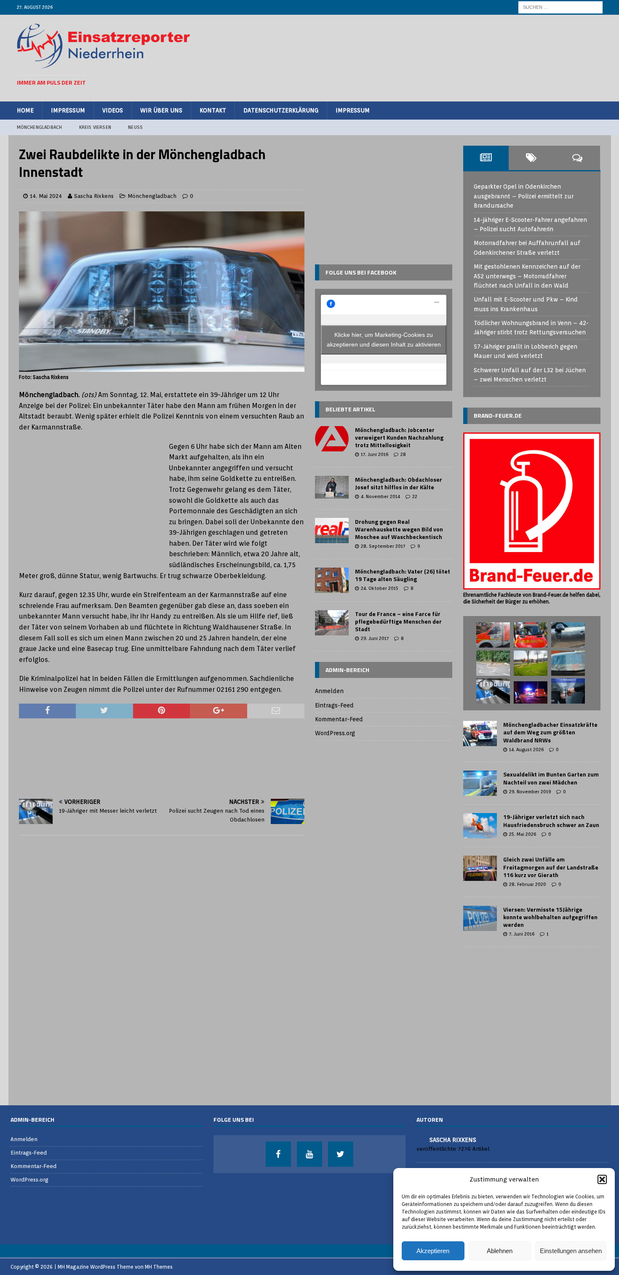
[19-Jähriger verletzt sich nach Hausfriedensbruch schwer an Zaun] (480, 825)
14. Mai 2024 (46, 196)
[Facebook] (278, 1154)
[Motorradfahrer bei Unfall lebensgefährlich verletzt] (530, 663)
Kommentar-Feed (339, 719)
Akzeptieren (432, 1250)
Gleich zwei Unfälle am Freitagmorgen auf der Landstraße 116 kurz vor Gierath (550, 867)
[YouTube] (309, 1154)
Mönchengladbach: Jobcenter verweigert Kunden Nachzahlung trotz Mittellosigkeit (399, 437)
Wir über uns (161, 110)
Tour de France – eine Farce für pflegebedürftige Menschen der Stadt (398, 621)
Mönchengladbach (39, 127)
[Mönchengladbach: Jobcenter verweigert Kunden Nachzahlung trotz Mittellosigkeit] (332, 438)
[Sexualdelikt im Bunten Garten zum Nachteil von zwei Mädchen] (480, 783)
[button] (602, 1179)
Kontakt (213, 110)
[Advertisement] (449, 57)
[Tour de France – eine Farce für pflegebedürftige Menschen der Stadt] (332, 622)
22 (414, 496)
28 (403, 454)
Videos (112, 110)
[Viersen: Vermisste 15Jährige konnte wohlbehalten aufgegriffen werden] (480, 918)
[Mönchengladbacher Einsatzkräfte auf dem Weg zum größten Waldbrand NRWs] (480, 733)
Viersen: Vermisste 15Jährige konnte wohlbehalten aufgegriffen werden (550, 917)
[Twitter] (340, 1154)
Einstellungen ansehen (571, 1250)
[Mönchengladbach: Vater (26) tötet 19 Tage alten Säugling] (332, 580)
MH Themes (159, 1267)
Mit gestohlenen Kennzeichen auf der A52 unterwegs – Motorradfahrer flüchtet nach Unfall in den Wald (527, 276)
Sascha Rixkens (94, 196)
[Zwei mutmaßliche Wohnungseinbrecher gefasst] (568, 691)
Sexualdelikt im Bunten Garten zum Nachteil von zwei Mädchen (551, 778)
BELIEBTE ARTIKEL (350, 409)
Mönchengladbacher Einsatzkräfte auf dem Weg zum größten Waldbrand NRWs (550, 732)
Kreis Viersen (95, 127)
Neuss (135, 127)
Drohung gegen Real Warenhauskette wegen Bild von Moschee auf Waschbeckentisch (399, 529)
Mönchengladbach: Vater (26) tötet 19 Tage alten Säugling (402, 575)
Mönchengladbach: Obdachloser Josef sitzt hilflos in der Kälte (398, 483)
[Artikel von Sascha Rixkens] (419, 1139)
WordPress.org (335, 733)
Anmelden (329, 691)
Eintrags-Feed (334, 705)
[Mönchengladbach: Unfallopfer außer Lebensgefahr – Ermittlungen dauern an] (493, 663)
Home (25, 110)
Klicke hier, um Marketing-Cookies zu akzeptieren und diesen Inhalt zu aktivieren (384, 339)
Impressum (68, 110)
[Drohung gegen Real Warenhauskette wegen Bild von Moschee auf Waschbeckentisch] (332, 530)
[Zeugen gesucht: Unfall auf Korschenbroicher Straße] (493, 691)
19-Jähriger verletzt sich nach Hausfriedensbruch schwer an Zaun (551, 820)
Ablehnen (499, 1250)
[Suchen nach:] (560, 6)
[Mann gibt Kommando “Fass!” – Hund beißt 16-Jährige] (530, 635)
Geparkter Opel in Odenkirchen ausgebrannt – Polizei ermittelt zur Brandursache (524, 196)
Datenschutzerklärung (280, 110)
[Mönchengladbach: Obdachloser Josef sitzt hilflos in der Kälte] (332, 487)
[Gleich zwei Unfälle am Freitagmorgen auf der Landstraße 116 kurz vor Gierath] (480, 868)
